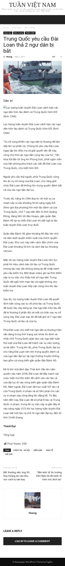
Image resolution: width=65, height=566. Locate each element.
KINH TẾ (49, 450)
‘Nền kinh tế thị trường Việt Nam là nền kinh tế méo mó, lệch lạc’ (49, 476)
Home (6, 27)
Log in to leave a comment (32, 541)
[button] (60, 19)
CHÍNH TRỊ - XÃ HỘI (21, 450)
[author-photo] (32, 508)
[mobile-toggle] (5, 19)
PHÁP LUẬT (30, 33)
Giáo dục (17, 27)
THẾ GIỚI (8, 454)
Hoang (9, 56)
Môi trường (29, 27)
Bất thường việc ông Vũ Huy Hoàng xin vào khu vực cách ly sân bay (16, 476)
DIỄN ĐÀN (38, 450)
